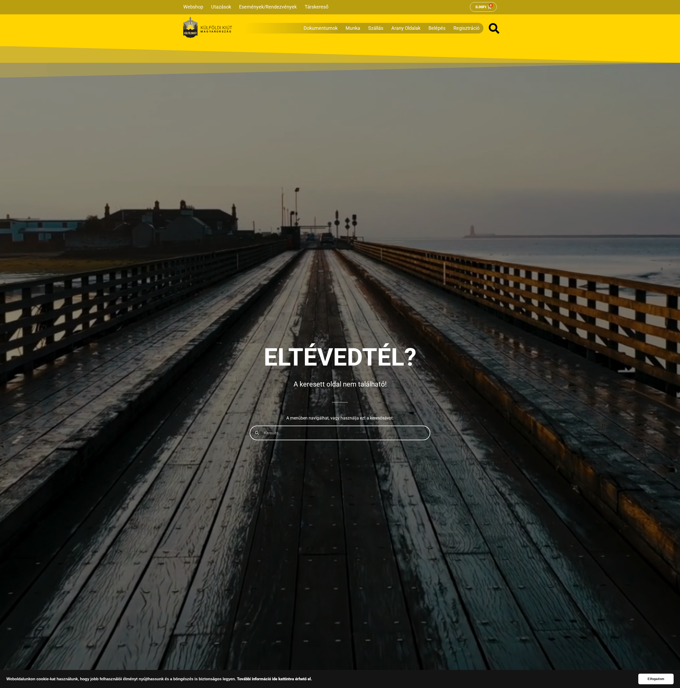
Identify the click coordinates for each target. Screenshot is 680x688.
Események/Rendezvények (268, 7)
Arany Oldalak (405, 28)
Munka (353, 28)
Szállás (375, 28)
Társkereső (316, 7)
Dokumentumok (321, 28)
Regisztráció (466, 28)
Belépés (436, 28)
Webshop (193, 7)
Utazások (221, 7)
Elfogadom (656, 679)
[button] (494, 28)
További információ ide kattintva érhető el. (274, 679)
